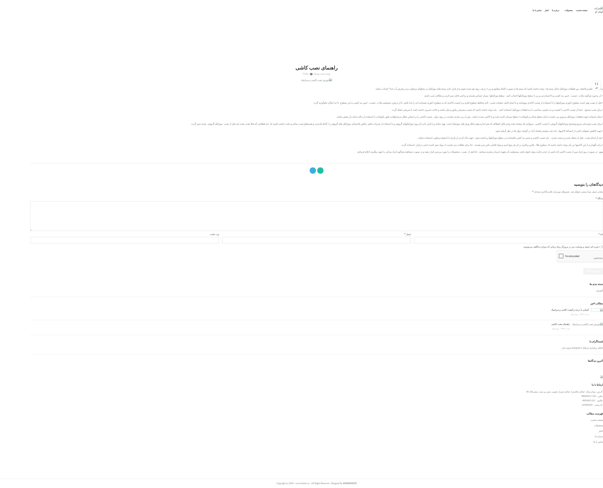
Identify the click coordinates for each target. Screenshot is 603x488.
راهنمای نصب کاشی (560, 324)
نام (600, 234)
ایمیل (407, 234)
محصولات (598, 425)
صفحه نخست (597, 420)
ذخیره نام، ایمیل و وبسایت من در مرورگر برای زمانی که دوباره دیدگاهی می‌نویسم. (561, 247)
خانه (320, 40)
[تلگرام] (32, 3)
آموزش (313, 40)
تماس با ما (598, 442)
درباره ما (599, 436)
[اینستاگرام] (44, 3)
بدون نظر (574, 314)
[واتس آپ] (38, 3)
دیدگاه (599, 198)
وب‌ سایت (214, 234)
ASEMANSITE (350, 483)
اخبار (601, 431)
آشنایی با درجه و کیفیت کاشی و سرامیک (570, 310)
